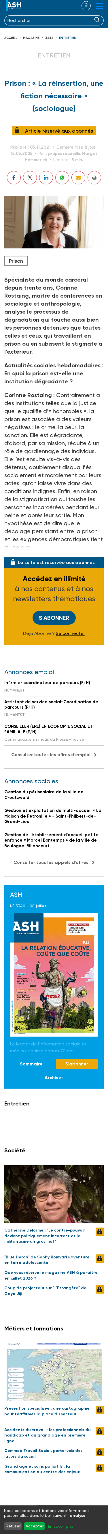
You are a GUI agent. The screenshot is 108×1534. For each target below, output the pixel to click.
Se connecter (70, 633)
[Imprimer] (94, 177)
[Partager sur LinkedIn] (46, 177)
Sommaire (31, 1064)
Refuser (13, 1526)
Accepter (34, 1526)
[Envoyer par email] (78, 177)
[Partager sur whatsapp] (62, 177)
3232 (49, 38)
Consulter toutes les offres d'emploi (50, 754)
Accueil (10, 38)
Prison (16, 261)
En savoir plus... (62, 1526)
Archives (54, 1077)
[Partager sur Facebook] (14, 177)
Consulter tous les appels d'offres (51, 862)
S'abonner (54, 617)
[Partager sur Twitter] (30, 177)
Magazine (31, 38)
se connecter (82, 5)
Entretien (67, 38)
